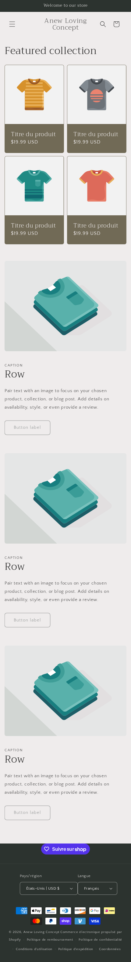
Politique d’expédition (75, 949)
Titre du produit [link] (33, 134)
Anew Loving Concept (41, 932)
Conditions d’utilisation (34, 949)
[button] (12, 24)
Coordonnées (110, 949)
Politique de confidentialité (100, 940)
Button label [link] (27, 427)
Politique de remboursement (50, 940)
